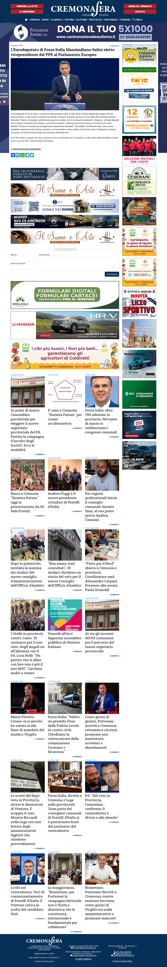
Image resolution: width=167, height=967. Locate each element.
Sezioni (126, 19)
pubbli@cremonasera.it (123, 955)
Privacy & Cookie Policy (122, 961)
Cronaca (35, 19)
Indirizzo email (18, 263)
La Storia (81, 19)
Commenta (111, 274)
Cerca (138, 19)
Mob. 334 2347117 (123, 953)
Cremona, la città (27, 6)
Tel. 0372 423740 (123, 951)
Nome (14, 254)
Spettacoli (95, 19)
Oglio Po (140, 11)
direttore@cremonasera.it (84, 948)
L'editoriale (110, 19)
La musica (56, 19)
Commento (44, 254)
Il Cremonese (27, 11)
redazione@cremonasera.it (84, 955)
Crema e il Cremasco (140, 6)
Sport (45, 19)
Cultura (69, 19)
